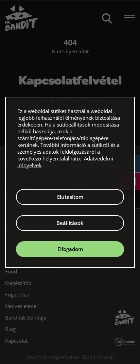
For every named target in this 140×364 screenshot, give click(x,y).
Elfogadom (70, 249)
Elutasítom (70, 196)
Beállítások (70, 222)
